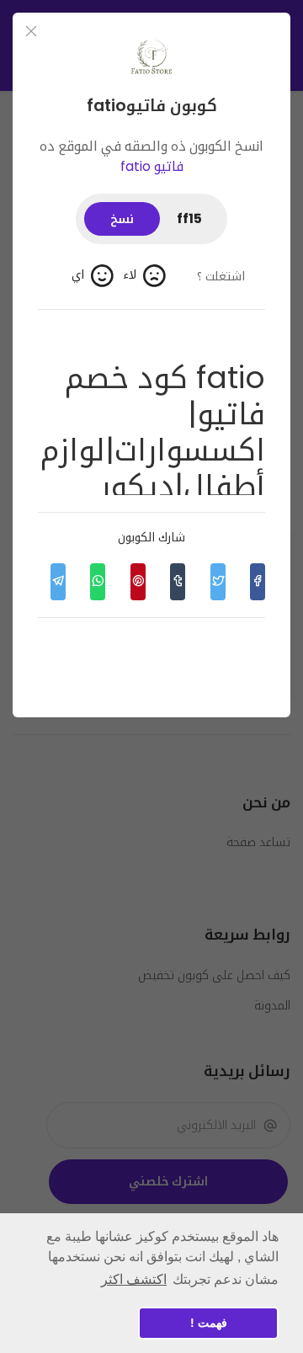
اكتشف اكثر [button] (134, 1279)
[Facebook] (258, 581)
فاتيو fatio (151, 166)
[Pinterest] (137, 581)
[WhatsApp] (98, 581)
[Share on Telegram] (57, 581)
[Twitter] (217, 581)
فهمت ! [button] (208, 1322)
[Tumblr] (178, 581)
